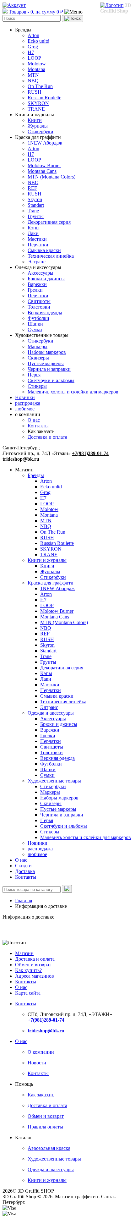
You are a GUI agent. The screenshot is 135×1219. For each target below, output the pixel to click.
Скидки (23, 865)
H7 (31, 52)
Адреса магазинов (34, 976)
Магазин (24, 953)
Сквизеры (38, 357)
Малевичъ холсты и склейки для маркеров (73, 391)
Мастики (37, 239)
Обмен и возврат (33, 964)
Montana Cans (42, 171)
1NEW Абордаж (45, 143)
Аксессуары (40, 273)
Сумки (35, 329)
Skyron (35, 199)
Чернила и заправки (49, 369)
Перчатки (38, 244)
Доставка (25, 871)
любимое (25, 408)
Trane (33, 210)
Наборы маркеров (47, 352)
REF (32, 188)
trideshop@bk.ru (21, 459)
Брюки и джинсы (46, 278)
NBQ (33, 80)
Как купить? (28, 970)
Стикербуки (40, 131)
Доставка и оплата (47, 437)
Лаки (33, 233)
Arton (33, 35)
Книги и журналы (47, 560)
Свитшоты (39, 301)
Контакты (38, 425)
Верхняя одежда (45, 312)
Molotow (37, 63)
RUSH (34, 92)
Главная (23, 900)
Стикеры (37, 386)
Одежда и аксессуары (51, 713)
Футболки (38, 318)
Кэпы (34, 227)
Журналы (38, 126)
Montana (36, 69)
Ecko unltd (38, 41)
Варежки (37, 284)
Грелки (35, 290)
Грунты (36, 216)
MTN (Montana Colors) (51, 176)
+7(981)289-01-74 (90, 453)
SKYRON (38, 103)
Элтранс (37, 261)
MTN (33, 75)
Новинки (25, 397)
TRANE (36, 109)
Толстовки (39, 307)
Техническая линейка (51, 256)
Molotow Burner (44, 165)
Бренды (36, 475)
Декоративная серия (49, 222)
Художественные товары (54, 780)
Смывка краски (44, 250)
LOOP (34, 58)
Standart (36, 205)
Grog (33, 46)
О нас (34, 420)
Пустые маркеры (46, 363)
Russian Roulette (44, 97)
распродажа (27, 403)
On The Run (40, 86)
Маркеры (37, 346)
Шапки (35, 324)
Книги (35, 120)
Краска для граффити (50, 582)
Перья (34, 374)
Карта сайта (27, 993)
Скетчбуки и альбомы (51, 380)
